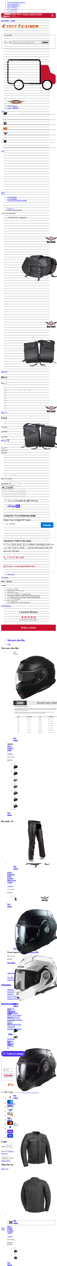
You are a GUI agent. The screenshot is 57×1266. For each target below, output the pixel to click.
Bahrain (11, 50)
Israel (9, 276)
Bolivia (11, 73)
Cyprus (10, 154)
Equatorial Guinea (17, 178)
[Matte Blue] (15, 801)
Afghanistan (13, 8)
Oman (10, 417)
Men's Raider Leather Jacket (10, 1230)
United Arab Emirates (18, 589)
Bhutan (11, 71)
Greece (10, 227)
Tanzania (12, 547)
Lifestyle (5, 128)
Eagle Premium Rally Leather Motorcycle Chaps (11, 877)
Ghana (10, 222)
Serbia (12, 472)
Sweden (11, 537)
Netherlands (13, 391)
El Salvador (12, 175)
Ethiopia (11, 188)
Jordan (10, 289)
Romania (12, 451)
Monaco (11, 365)
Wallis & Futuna (15, 612)
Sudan (10, 529)
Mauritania (12, 352)
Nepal (11, 388)
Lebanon (12, 313)
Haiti (10, 250)
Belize (10, 63)
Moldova (11, 362)
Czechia (11, 157)
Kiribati (11, 297)
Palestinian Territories (17, 422)
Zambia (11, 620)
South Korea (14, 500)
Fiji (8, 196)
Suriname (12, 532)
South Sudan (13, 503)
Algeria (11, 16)
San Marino (12, 461)
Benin (10, 66)
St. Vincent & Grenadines (19, 526)
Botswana (12, 79)
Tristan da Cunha (15, 565)
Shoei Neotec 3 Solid (10, 748)
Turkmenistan (14, 573)
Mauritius (12, 354)
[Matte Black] (15, 768)
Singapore (12, 480)
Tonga (10, 560)
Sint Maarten (13, 482)
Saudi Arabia (14, 467)
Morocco (13, 375)
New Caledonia (14, 394)
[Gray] (15, 807)
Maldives (13, 342)
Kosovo (11, 300)
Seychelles (12, 474)
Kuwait (11, 303)
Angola (11, 21)
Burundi (11, 97)
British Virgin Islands (17, 86)
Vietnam (11, 610)
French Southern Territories (20, 209)
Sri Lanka (12, 508)
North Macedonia (17, 412)
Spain (10, 506)
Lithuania (12, 326)
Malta (10, 347)
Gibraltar (11, 224)
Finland (11, 198)
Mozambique (13, 378)
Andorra (11, 19)
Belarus (11, 58)
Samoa (11, 459)
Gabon (11, 211)
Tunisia (11, 568)
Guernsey (12, 240)
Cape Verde (12, 107)
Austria (11, 42)
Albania (10, 13)
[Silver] (15, 788)
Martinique (12, 349)
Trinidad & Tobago (16, 563)
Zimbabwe (12, 623)
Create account (5, 1161)
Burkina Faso (13, 94)
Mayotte (11, 357)
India (9, 263)
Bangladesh (12, 53)
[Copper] (15, 1252)
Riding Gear (7, 118)
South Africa (13, 495)
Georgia (11, 217)
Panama (11, 425)
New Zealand (13, 396)
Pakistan (11, 420)
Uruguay (12, 597)
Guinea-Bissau (14, 245)
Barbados (12, 55)
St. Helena (12, 513)
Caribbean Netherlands (18, 110)
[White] (15, 781)
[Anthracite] (15, 794)
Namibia (11, 383)
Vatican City (13, 604)
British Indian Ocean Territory (21, 84)
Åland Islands (13, 11)
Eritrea (10, 180)
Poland (10, 441)
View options (15, 739)
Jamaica (11, 282)
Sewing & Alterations (11, 139)
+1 (14, 809)
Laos (9, 308)
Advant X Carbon (11, 1105)
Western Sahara (16, 615)
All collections (49, 114)
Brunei (11, 89)
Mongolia (12, 368)
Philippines (12, 435)
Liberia (10, 318)
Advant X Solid (11, 1013)
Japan (9, 284)
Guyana (11, 248)
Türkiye (11, 571)
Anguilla (11, 24)
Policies (4, 984)
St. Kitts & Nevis (15, 516)
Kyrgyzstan (13, 305)
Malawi (12, 336)
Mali (10, 344)
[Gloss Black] (15, 775)
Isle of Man (12, 274)
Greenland (12, 230)
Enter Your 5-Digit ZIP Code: (17, 520)
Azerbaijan (12, 45)
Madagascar (13, 334)
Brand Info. (6, 146)
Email (3, 1146)
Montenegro (13, 370)
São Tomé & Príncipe (18, 464)
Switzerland (14, 539)
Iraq (9, 269)
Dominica (12, 165)
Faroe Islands (14, 193)
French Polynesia (15, 206)
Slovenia (11, 487)
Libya (10, 321)
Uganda (12, 584)
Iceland (10, 261)
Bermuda (12, 68)
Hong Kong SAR (15, 256)
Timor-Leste (13, 552)
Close (52, 15)
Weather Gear (7, 123)
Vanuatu (11, 602)
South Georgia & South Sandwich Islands (26, 498)
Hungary (12, 258)
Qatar (11, 446)
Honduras (12, 253)
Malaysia (13, 339)
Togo (10, 555)
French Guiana (14, 204)
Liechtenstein (15, 323)
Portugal (11, 443)
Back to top (4, 1169)
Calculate (47, 525)
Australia (12, 40)
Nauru (10, 386)
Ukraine (11, 586)
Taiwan (11, 542)
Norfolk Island (14, 409)
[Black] (15, 900)
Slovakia (11, 485)
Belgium (11, 60)
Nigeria (11, 404)
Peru (10, 433)
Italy (9, 279)
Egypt (11, 172)
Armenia (13, 32)
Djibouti (12, 162)
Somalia (11, 492)
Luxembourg (13, 329)
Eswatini (11, 185)
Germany (11, 219)
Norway (11, 414)
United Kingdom (15, 591)
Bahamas (11, 47)
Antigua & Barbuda (16, 27)
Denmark (12, 159)
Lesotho (11, 315)
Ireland (10, 271)
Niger (10, 401)
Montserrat (12, 373)
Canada (11, 105)
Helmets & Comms (10, 113)
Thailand (11, 550)
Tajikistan (12, 545)
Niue (10, 407)
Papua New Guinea (16, 427)
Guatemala (12, 237)
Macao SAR (13, 331)
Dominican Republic (17, 167)
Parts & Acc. (7, 133)
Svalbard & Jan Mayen (18, 534)
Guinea (11, 243)
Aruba (10, 34)
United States (14, 594)
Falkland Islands (14, 191)
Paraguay (12, 430)
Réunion (11, 448)
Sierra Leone (13, 477)
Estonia (11, 183)
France (10, 201)
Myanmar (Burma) (16, 381)
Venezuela (12, 607)
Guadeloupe (13, 235)
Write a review (28, 627)
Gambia (12, 214)
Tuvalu (10, 578)
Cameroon (13, 102)
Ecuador (11, 170)
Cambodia (12, 99)
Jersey (10, 287)
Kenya (11, 295)
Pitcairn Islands (14, 438)
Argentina (12, 29)
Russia (10, 453)
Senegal (11, 469)
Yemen (11, 617)
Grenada (11, 232)
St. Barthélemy (14, 511)
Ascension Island (15, 37)
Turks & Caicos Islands (18, 576)
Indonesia (12, 266)
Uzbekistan (14, 599)
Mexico (11, 360)
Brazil (10, 81)
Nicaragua (12, 399)
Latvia (10, 310)
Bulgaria (11, 92)
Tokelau (11, 558)
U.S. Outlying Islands (17, 581)
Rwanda (13, 456)
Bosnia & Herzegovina (19, 76)
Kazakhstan (12, 292)
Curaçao (11, 151)
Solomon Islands (15, 490)
